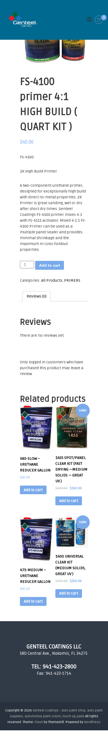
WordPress (92, 722)
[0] (98, 20)
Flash (39, 722)
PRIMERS (72, 280)
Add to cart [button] (33, 490)
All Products (51, 280)
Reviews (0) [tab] (37, 296)
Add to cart (49, 265)
